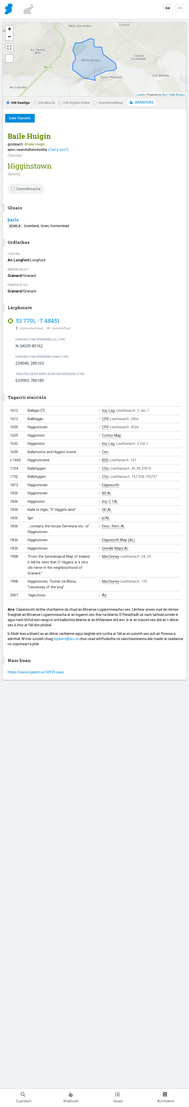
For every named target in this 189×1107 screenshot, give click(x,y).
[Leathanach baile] (9, 9)
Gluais (118, 1101)
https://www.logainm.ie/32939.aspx (36, 672)
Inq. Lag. (108, 410)
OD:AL (107, 509)
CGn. (106, 468)
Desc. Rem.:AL (113, 526)
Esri (164, 94)
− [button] (9, 37)
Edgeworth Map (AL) (118, 540)
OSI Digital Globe (76, 103)
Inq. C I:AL (110, 501)
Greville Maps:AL (115, 548)
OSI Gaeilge (20, 103)
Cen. (105, 452)
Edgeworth (110, 485)
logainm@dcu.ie (66, 639)
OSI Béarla (46, 103)
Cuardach (24, 1101)
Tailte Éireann (177, 94)
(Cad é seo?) (58, 150)
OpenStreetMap (110, 103)
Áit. (104, 595)
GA (167, 8)
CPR (105, 419)
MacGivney (110, 556)
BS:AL (106, 493)
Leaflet (141, 94)
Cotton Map (111, 435)
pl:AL (106, 518)
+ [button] (9, 29)
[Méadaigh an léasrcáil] (9, 47)
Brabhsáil (70, 1101)
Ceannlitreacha (28, 189)
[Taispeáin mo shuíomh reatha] (9, 58)
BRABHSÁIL (144, 102)
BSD (105, 460)
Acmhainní (165, 1101)
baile (13, 220)
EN (180, 8)
